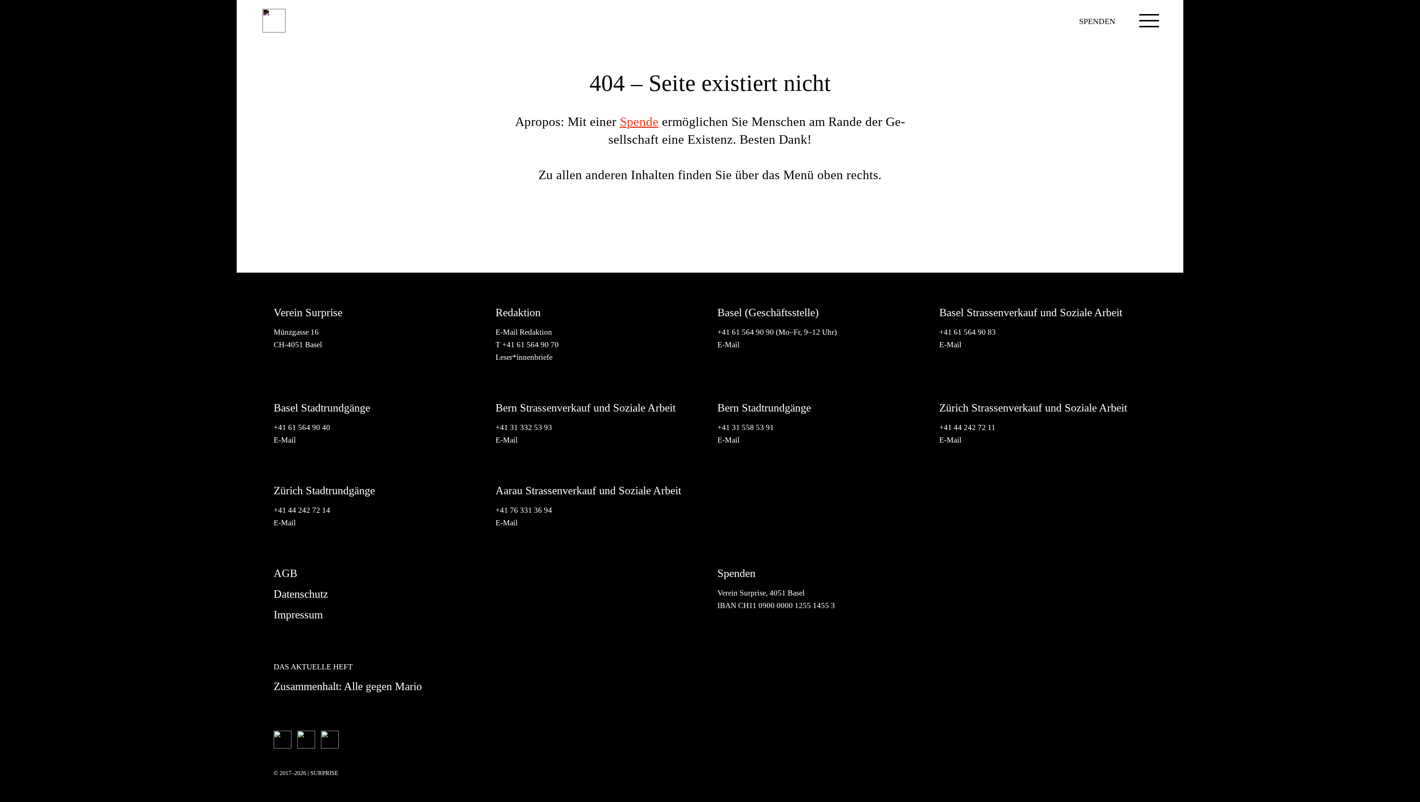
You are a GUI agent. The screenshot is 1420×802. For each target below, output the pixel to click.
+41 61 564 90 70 (530, 344)
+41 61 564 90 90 (745, 332)
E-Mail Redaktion (524, 332)
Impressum (298, 614)
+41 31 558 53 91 (745, 427)
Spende (639, 122)
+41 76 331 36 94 (524, 510)
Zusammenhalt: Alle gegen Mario (348, 686)
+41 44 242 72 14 (302, 510)
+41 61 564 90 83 (967, 332)
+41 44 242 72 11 (967, 427)
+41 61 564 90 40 (302, 427)
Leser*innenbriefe (524, 357)
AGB (285, 573)
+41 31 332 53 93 (525, 427)
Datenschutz (301, 594)
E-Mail (728, 344)
